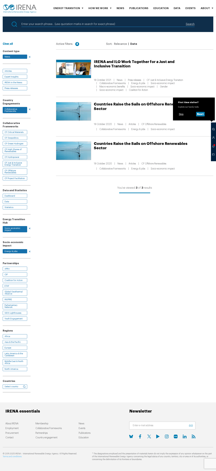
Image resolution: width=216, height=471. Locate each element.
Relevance (120, 44)
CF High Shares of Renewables (13, 150)
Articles (8, 71)
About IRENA (11, 423)
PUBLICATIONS (138, 8)
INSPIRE (8, 300)
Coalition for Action (14, 280)
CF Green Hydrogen (14, 144)
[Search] (213, 129)
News (120, 8)
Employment (12, 428)
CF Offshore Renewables (10, 172)
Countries (9, 381)
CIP (6, 275)
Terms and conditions (12, 457)
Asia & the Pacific (13, 342)
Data (177, 8)
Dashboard (10, 196)
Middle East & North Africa (14, 362)
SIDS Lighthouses (13, 313)
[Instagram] (167, 436)
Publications (84, 433)
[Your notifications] (213, 146)
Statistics (9, 207)
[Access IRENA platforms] (213, 137)
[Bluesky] (131, 436)
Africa (7, 336)
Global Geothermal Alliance (14, 293)
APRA (7, 269)
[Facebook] (140, 436)
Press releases (11, 88)
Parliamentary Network (11, 306)
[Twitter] (149, 436)
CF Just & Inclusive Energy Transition (13, 164)
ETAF (7, 286)
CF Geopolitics (11, 138)
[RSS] (193, 436)
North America (11, 369)
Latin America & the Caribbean (14, 355)
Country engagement (46, 437)
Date (133, 44)
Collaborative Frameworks (11, 110)
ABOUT (205, 8)
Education (161, 8)
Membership (41, 423)
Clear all (8, 43)
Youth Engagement (14, 319)
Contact (9, 437)
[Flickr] (176, 436)
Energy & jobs (11, 251)
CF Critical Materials (14, 132)
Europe (8, 348)
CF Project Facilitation (15, 178)
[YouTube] (158, 436)
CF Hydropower (12, 157)
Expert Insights (11, 77)
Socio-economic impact (12, 229)
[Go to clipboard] (213, 154)
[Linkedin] (184, 436)
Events (190, 8)
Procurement (12, 433)
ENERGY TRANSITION (66, 8)
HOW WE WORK (98, 8)
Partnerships (41, 433)
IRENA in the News (13, 83)
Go (191, 425)
